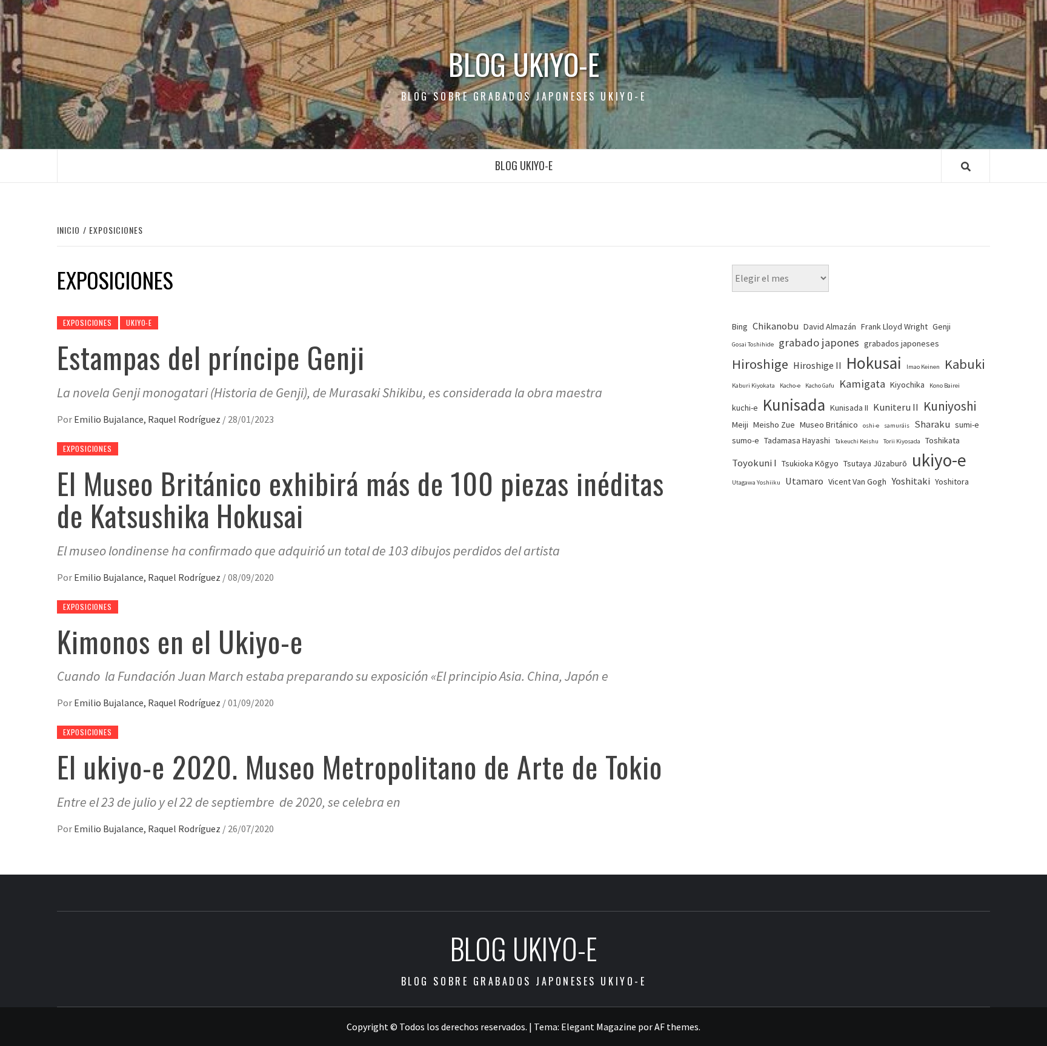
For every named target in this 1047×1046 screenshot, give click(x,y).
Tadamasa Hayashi (797, 440)
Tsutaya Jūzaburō (875, 463)
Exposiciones (87, 322)
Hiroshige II (817, 365)
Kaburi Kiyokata (753, 385)
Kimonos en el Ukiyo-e (180, 641)
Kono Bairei (944, 385)
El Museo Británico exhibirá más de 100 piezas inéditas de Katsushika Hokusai (360, 499)
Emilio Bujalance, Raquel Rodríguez (148, 419)
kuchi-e (745, 407)
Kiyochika (907, 384)
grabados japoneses (901, 343)
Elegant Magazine (598, 1027)
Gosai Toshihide (753, 344)
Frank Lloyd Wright (894, 326)
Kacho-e (790, 385)
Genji (941, 326)
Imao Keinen (923, 367)
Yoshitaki (910, 481)
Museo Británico (829, 424)
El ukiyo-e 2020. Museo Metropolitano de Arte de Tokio (359, 766)
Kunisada (794, 404)
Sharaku (932, 424)
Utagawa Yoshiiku (756, 482)
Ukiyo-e (139, 322)
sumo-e (745, 440)
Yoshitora (952, 481)
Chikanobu (776, 326)
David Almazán (829, 326)
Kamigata (862, 384)
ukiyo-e (939, 460)
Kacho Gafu (819, 385)
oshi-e (871, 425)
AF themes (676, 1027)
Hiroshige (760, 364)
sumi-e (967, 424)
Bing (740, 326)
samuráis (896, 425)
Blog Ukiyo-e (523, 64)
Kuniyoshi (949, 406)
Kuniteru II (896, 407)
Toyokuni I (754, 463)
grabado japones (819, 342)
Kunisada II (849, 407)
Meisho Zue (774, 424)
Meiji (740, 424)
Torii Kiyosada (901, 441)
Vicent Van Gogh (857, 481)
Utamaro (804, 481)
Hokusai (874, 363)
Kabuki (965, 364)
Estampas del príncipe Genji (211, 357)
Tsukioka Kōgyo (810, 463)
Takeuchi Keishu (857, 441)
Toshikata (942, 440)
